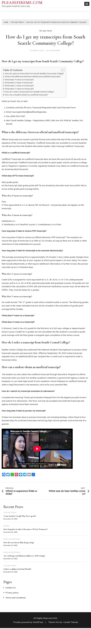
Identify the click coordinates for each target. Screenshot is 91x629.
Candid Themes (70, 622)
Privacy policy (12, 592)
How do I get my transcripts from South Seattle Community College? (34, 73)
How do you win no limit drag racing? (18, 542)
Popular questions (11, 539)
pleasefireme (54, 50)
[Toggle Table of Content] (61, 70)
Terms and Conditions (15, 597)
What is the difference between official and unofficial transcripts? (33, 76)
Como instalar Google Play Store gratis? (19, 516)
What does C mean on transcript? (19, 85)
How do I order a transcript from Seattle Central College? (29, 92)
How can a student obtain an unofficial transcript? (26, 95)
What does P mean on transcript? (19, 79)
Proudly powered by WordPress (28, 622)
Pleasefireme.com (22, 2)
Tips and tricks (45, 31)
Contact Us (10, 587)
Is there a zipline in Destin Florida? (17, 569)
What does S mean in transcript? (19, 82)
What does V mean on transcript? (19, 89)
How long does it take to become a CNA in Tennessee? (25, 529)
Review (6, 526)
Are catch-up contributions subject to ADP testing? (24, 555)
